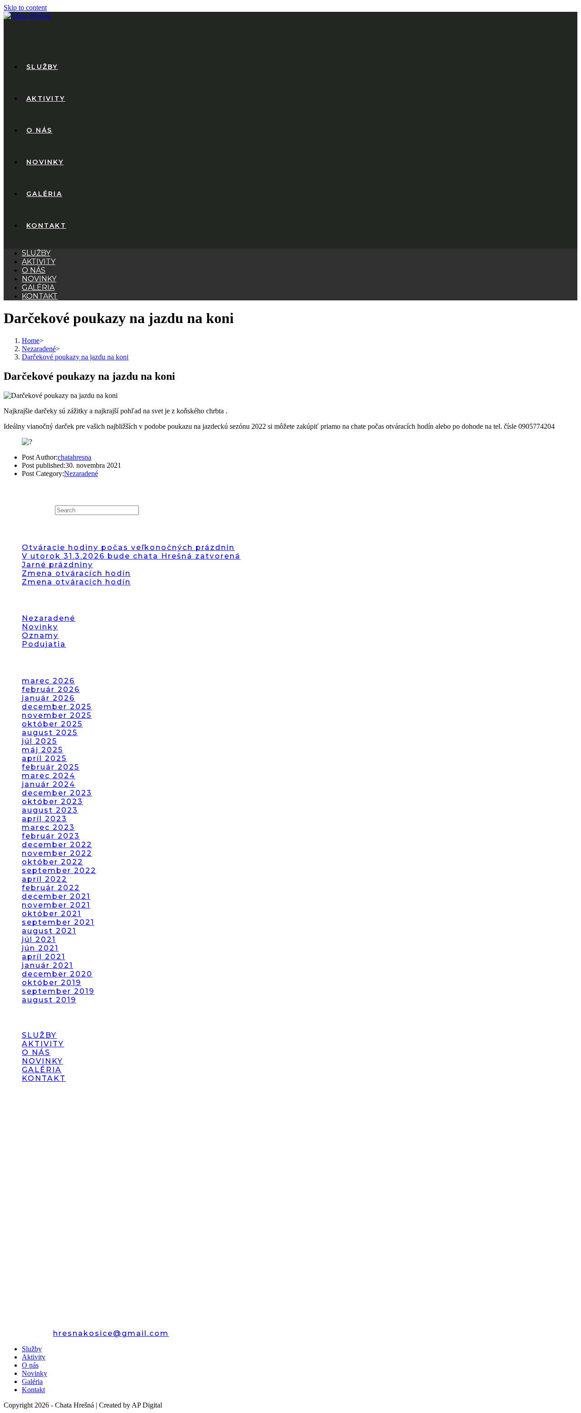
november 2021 (56, 905)
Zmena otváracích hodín (76, 573)
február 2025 (50, 767)
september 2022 (59, 870)
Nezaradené (81, 473)
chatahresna (74, 457)
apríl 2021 (43, 956)
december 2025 (57, 706)
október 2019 (51, 982)
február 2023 (51, 836)
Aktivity (38, 261)
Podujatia (44, 644)
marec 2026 (48, 681)
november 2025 (57, 715)
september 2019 (58, 991)
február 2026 (51, 689)
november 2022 (57, 853)
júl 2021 (39, 939)
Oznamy (40, 635)
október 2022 (52, 862)
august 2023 (50, 810)
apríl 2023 (44, 818)
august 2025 (50, 732)
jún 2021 (40, 948)
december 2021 (56, 896)
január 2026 (48, 698)
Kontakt (40, 296)
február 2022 (51, 887)
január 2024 (48, 784)
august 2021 (49, 931)
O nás (33, 270)
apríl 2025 (44, 758)
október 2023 (52, 801)
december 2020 (57, 974)
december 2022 (57, 844)
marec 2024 (48, 775)
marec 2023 (48, 827)
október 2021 (51, 913)
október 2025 (52, 724)
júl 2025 (39, 741)
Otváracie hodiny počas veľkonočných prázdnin (128, 547)
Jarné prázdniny (57, 564)
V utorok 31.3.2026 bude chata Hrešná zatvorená (131, 556)
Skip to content (25, 7)
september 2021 (58, 922)
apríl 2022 (44, 879)
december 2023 (57, 793)
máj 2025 (42, 750)
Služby (36, 253)
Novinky (39, 279)
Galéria (38, 287)
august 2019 (49, 1000)
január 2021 (47, 965)
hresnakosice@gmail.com (111, 1333)
